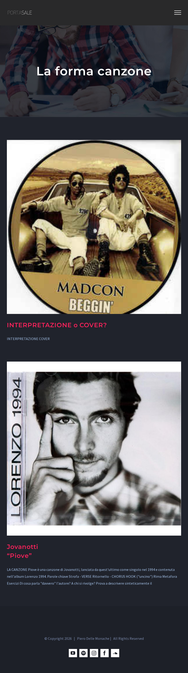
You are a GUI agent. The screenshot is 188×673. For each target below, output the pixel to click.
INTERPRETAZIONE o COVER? (57, 325)
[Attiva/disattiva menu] (177, 13)
